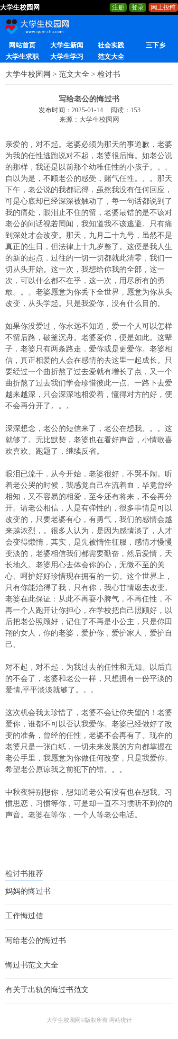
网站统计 (120, 1020)
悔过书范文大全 (31, 965)
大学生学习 (67, 56)
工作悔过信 (24, 916)
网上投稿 (163, 7)
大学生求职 (22, 56)
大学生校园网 (28, 74)
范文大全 (111, 56)
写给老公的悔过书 (35, 940)
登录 (137, 7)
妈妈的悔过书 (28, 891)
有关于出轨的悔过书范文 (47, 989)
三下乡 (156, 45)
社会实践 (111, 45)
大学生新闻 (67, 45)
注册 (118, 7)
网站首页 (22, 45)
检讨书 (108, 74)
